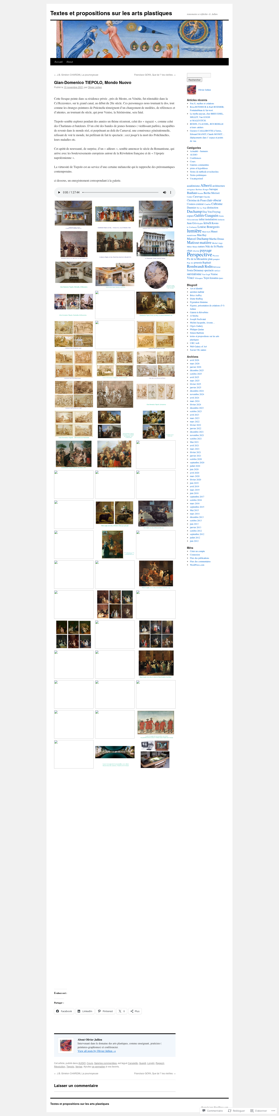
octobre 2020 (196, 458)
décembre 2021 (197, 431)
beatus (200, 193)
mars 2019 (194, 489)
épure (221, 278)
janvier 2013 (195, 527)
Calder (189, 196)
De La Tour (201, 207)
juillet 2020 (195, 465)
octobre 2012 (196, 530)
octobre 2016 (196, 499)
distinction (212, 207)
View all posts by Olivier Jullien (97, 1051)
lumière (194, 230)
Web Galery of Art (198, 346)
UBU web (194, 342)
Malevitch (206, 231)
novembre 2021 (197, 435)
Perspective (199, 254)
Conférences (195, 157)
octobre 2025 (196, 373)
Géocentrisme (192, 219)
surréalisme (194, 274)
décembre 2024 (197, 390)
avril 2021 (194, 445)
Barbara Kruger (202, 189)
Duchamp (194, 211)
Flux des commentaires (200, 561)
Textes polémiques (198, 174)
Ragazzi (160, 1063)
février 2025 (195, 383)
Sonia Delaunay (195, 270)
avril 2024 (194, 397)
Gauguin (211, 215)
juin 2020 (194, 469)
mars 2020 (194, 476)
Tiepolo (70, 1066)
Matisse (193, 242)
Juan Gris (192, 223)
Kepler (200, 223)
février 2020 (195, 479)
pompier (216, 259)
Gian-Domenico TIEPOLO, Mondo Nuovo (92, 82)
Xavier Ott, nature (198, 349)
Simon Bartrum (197, 332)
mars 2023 (194, 418)
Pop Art (190, 262)
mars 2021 (194, 448)
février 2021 (195, 452)
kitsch (207, 223)
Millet (189, 246)
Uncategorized (196, 178)
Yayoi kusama (210, 278)
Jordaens (221, 219)
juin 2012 (194, 540)
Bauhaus (192, 193)
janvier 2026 (195, 366)
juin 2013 (194, 523)
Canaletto (133, 1063)
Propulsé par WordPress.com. (215, 1107)
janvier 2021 (195, 455)
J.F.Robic (194, 315)
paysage (206, 250)
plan (210, 259)
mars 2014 (194, 513)
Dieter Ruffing (196, 298)
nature (201, 246)
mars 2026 (194, 363)
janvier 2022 (195, 428)
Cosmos (191, 204)
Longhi (150, 1063)
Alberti (206, 185)
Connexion (195, 554)
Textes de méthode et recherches (204, 171)
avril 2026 (194, 360)
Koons (215, 223)
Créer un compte (197, 551)
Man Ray (201, 235)
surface (217, 270)
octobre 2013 (196, 520)
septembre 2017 (197, 496)
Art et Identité (196, 288)
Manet (214, 231)
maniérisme (191, 235)
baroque (213, 189)
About (69, 62)
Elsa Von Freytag (212, 211)
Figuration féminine (199, 302)
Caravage (198, 196)
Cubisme (216, 204)
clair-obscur (213, 200)
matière (205, 242)
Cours (90, 1063)
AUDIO (82, 1063)
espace (190, 215)
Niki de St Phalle (214, 246)
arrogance (191, 189)
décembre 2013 (197, 516)
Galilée (199, 215)
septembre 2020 (197, 462)
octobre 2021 (196, 438)
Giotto (221, 216)
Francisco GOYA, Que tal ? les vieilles (155, 74)
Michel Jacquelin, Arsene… (202, 322)
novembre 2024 (197, 394)
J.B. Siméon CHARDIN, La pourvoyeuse (76, 74)
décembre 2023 (197, 407)
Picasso (216, 255)
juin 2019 (194, 482)
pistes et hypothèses (199, 168)
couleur (200, 204)
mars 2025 (194, 380)
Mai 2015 (194, 510)
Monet (195, 246)
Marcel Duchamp (198, 239)
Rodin (209, 266)
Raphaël (207, 262)
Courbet (207, 204)
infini (202, 219)
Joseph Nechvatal (198, 319)
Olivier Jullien (95, 87)
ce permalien (98, 1066)
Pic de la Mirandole (197, 259)
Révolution (59, 1066)
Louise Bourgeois (208, 227)
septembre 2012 (197, 534)
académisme (193, 185)
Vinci (190, 278)
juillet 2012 (195, 537)
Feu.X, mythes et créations (202, 103)
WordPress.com (197, 564)
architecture (218, 185)
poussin (198, 262)
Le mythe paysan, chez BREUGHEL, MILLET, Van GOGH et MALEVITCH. (207, 117)
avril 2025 (194, 377)
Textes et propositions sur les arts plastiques (111, 13)
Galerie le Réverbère (199, 312)
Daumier (191, 207)
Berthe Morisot (212, 193)
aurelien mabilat (197, 291)
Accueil (58, 62)
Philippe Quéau (197, 329)
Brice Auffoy (196, 295)
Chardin (206, 196)
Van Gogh (206, 274)
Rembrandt (195, 266)
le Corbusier (192, 227)
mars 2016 (194, 503)
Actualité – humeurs (199, 151)
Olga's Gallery (196, 325)
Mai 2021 (194, 441)
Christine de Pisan (196, 200)
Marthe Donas (216, 239)
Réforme (217, 267)
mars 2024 (194, 400)
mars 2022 (194, 421)
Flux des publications (199, 557)
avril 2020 (194, 472)
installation (211, 219)
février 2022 (195, 424)
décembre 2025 (197, 370)
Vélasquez (199, 278)
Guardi (142, 1063)
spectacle (209, 270)
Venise (78, 1066)
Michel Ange (217, 243)
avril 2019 (194, 486)
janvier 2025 (195, 387)
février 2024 (195, 404)
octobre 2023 (196, 411)
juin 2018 (194, 493)
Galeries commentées (105, 1063)
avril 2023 (194, 414)
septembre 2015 (197, 506)
